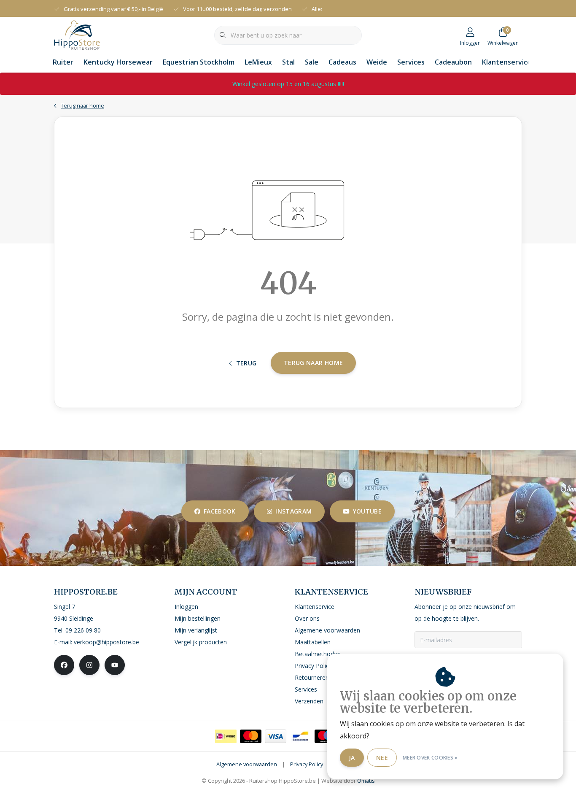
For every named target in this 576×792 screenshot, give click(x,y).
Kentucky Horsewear (118, 62)
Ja (352, 758)
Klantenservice (506, 62)
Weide (376, 62)
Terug (246, 363)
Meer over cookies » (430, 757)
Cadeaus (342, 62)
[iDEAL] (226, 736)
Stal (288, 62)
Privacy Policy (306, 764)
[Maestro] (325, 736)
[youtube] (115, 665)
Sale (311, 62)
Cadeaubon (453, 62)
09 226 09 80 (83, 630)
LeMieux (258, 62)
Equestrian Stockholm (198, 62)
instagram (293, 511)
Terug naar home (313, 363)
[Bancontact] (300, 736)
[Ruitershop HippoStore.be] (77, 34)
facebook (220, 511)
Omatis (366, 780)
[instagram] (89, 665)
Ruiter (63, 62)
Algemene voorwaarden (246, 764)
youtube (367, 511)
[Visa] (275, 736)
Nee (382, 758)
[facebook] (64, 665)
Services (411, 62)
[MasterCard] (250, 736)
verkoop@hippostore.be (106, 642)
